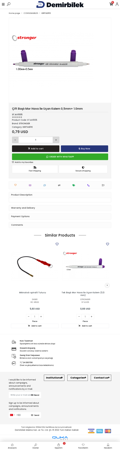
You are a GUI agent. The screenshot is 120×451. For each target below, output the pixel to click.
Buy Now (85, 148)
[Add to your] (59, 185)
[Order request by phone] (89, 185)
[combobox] (12, 415)
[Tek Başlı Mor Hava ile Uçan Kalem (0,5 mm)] (85, 266)
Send (36, 395)
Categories (77, 377)
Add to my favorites (23, 162)
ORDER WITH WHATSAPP (61, 156)
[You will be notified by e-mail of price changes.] (74, 185)
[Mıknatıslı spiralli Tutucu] (35, 266)
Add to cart (37, 148)
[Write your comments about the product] (45, 185)
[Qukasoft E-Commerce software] (60, 438)
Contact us (101, 377)
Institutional (54, 377)
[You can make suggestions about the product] (103, 185)
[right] (107, 285)
